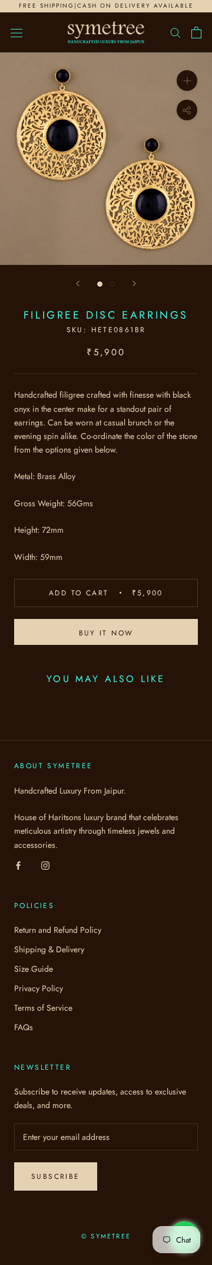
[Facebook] (18, 865)
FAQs (23, 1027)
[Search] (175, 32)
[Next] (134, 283)
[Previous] (78, 283)
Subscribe (55, 1176)
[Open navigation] (16, 32)
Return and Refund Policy (57, 930)
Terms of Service (43, 1008)
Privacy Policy (38, 988)
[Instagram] (45, 865)
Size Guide (33, 969)
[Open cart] (196, 32)
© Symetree (106, 1236)
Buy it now (106, 633)
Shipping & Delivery (49, 949)
